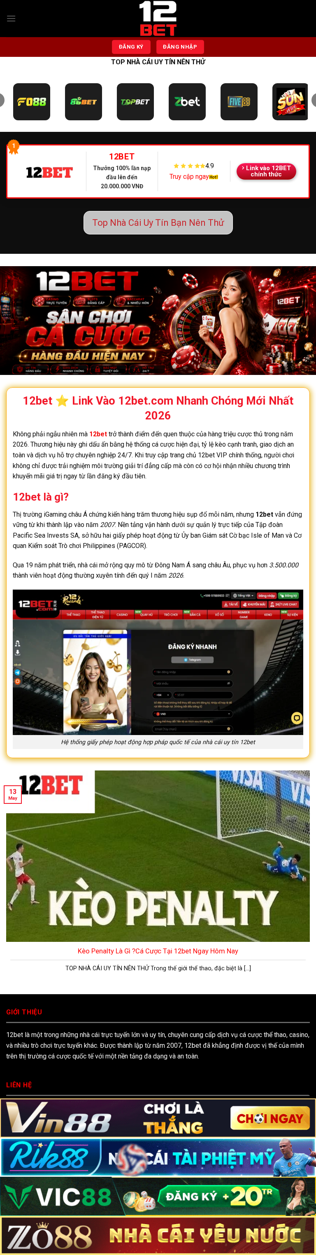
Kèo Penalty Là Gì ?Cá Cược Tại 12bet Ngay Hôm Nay (158, 951)
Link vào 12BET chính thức (268, 171)
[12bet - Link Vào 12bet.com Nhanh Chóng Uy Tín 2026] (158, 18)
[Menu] (11, 18)
